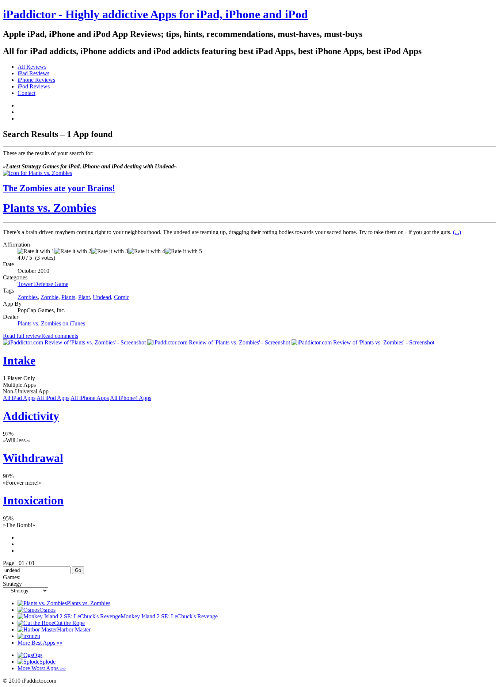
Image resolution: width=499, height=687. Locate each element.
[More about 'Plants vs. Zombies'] (37, 173)
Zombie (49, 297)
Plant (84, 297)
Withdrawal (33, 458)
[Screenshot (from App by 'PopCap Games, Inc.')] (75, 342)
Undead (102, 297)
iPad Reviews (33, 73)
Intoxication (33, 500)
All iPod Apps (53, 398)
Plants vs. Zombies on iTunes (51, 323)
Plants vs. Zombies (49, 207)
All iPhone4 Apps (130, 398)
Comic (121, 297)
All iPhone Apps (90, 398)
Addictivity (31, 416)
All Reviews (32, 67)
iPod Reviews (34, 86)
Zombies (28, 297)
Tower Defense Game (43, 284)
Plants (68, 297)
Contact (26, 93)
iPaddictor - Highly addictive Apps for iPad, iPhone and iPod (155, 14)
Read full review (22, 336)
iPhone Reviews (36, 80)
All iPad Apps (19, 398)
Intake (19, 360)
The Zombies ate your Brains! (59, 188)
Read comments (59, 336)
